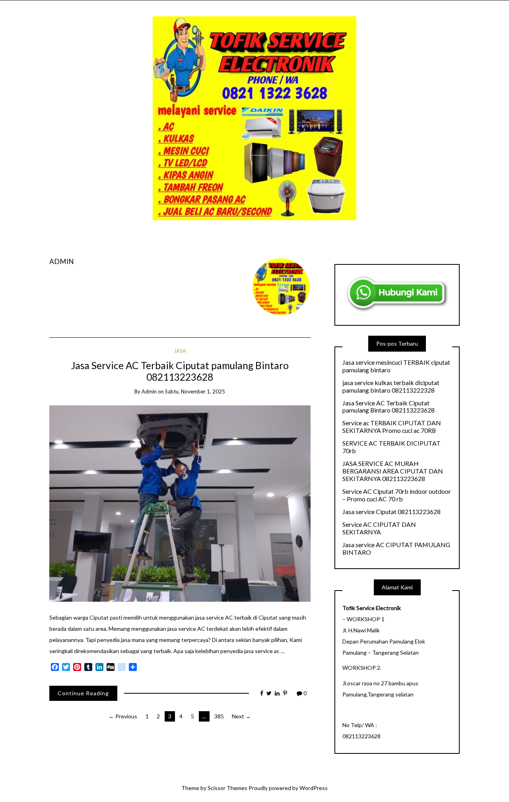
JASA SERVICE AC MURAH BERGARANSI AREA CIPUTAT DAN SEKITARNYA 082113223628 (392, 471)
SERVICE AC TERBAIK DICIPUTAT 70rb (391, 447)
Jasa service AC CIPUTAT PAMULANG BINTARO (396, 548)
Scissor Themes (227, 787)
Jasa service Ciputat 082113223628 (391, 511)
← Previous (123, 716)
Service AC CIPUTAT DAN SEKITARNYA (379, 528)
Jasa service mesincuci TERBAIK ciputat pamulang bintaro (396, 366)
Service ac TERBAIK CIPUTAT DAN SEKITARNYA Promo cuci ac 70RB (391, 426)
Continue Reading (83, 693)
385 (219, 716)
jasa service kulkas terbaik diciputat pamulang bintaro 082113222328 (390, 386)
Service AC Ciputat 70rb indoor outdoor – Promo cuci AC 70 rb (396, 495)
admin (61, 261)
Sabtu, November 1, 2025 (195, 391)
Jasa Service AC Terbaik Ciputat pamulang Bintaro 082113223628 (180, 371)
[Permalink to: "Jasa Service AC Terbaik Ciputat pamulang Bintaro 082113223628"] (180, 502)
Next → (241, 716)
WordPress (313, 787)
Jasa (180, 351)
